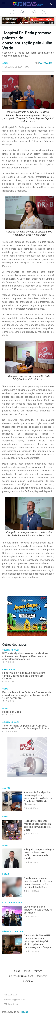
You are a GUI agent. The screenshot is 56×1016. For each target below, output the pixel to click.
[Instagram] (33, 12)
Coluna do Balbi (10, 650)
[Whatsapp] (44, 12)
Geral (5, 63)
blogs (17, 971)
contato (38, 971)
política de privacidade (21, 976)
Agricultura (8, 669)
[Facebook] (12, 12)
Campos (6, 788)
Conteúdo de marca (12, 903)
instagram (28, 981)
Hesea (24, 1012)
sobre (27, 971)
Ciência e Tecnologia (12, 931)
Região (5, 874)
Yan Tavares (45, 63)
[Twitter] (23, 12)
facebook (42, 976)
